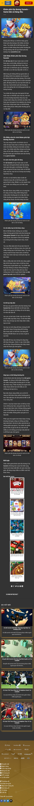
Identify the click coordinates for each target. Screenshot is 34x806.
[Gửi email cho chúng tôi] (11, 800)
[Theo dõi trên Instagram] (4, 800)
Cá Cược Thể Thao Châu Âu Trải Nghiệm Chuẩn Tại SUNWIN (17, 691)
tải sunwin (9, 796)
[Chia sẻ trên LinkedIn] (22, 586)
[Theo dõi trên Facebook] (1, 800)
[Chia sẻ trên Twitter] (16, 586)
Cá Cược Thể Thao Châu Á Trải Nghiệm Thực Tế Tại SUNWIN (17, 722)
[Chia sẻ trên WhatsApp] (11, 586)
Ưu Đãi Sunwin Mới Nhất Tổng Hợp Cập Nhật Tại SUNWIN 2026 (17, 628)
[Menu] (2, 3)
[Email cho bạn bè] (18, 586)
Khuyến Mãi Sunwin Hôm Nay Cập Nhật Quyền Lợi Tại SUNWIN (17, 659)
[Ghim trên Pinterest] (20, 586)
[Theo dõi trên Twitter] (7, 800)
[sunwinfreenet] (17, 3)
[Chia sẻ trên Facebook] (13, 586)
